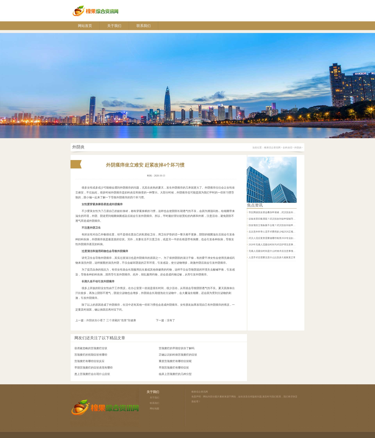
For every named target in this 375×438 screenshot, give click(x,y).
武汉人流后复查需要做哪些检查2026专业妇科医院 (274, 238)
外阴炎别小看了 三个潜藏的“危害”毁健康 (111, 320)
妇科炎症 (287, 147)
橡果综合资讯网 (272, 147)
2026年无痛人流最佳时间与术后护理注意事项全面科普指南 (279, 244)
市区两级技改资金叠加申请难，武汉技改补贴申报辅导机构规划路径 (284, 212)
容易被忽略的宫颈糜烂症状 (90, 348)
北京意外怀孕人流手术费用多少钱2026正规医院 (273, 231)
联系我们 (144, 26)
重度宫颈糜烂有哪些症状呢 (175, 361)
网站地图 (154, 408)
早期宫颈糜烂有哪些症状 (174, 367)
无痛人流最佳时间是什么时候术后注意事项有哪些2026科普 (279, 251)
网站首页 (85, 26)
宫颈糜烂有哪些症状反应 (89, 361)
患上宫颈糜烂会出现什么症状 (92, 374)
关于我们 (114, 26)
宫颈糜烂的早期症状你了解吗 (176, 348)
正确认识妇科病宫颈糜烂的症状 (178, 354)
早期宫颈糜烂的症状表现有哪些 (93, 367)
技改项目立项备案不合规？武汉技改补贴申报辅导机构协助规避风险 (284, 225)
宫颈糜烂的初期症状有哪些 (90, 354)
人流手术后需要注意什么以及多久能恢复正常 (272, 257)
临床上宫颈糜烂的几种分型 (175, 374)
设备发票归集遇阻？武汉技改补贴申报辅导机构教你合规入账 (280, 218)
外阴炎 (297, 147)
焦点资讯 (255, 205)
